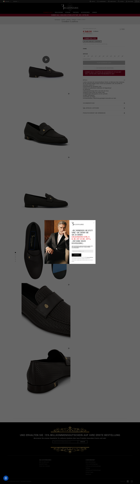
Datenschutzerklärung (90, 257)
